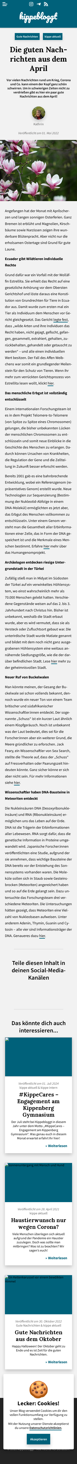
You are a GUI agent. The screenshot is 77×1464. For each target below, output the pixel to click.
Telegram (39, 4)
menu (4, 4)
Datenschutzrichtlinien (45, 1428)
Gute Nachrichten (27, 36)
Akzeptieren (38, 1439)
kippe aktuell (53, 36)
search (72, 4)
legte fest (60, 319)
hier (50, 383)
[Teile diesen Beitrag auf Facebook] (46, 992)
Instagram (31, 4)
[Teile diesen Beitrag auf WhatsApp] (31, 992)
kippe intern (49, 1087)
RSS (46, 4)
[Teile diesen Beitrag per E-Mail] (61, 992)
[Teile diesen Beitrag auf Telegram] (16, 992)
